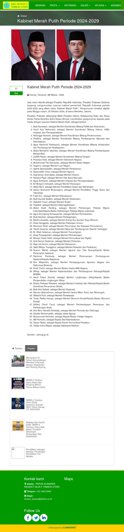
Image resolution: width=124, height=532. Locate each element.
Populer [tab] (31, 348)
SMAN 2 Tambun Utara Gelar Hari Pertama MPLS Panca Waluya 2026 (35, 383)
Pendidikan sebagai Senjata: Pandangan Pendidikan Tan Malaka (36, 453)
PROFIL (54, 5)
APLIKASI (100, 5)
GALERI (85, 5)
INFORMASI (70, 5)
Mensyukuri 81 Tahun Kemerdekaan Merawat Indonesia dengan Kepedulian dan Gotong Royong (36, 362)
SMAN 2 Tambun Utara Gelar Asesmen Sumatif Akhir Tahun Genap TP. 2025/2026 (35, 405)
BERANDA (40, 5)
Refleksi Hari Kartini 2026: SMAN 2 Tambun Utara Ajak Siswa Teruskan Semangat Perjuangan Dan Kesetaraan (35, 429)
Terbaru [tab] (18, 348)
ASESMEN (116, 5)
